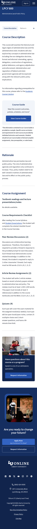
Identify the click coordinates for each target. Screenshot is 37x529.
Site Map (18, 519)
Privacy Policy (18, 514)
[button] (18, 118)
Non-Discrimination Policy (18, 510)
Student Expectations (13, 223)
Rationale (23, 28)
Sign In (26, 3)
